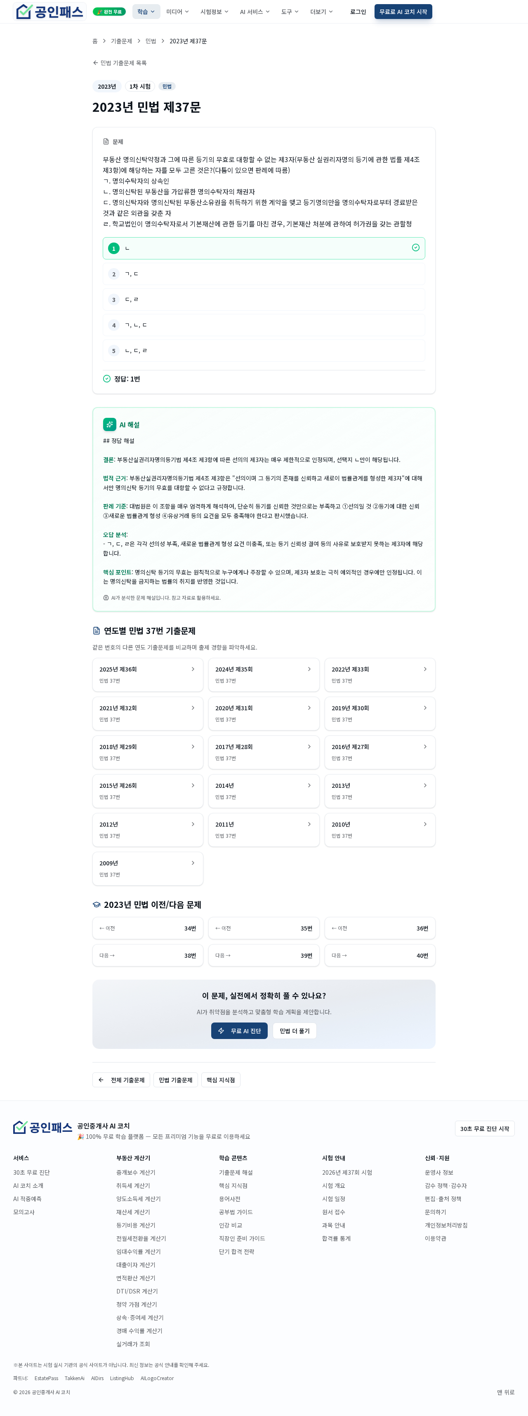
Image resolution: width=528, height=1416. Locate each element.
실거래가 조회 (133, 1344)
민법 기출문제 (176, 1080)
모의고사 (24, 1212)
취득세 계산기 (133, 1185)
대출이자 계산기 (136, 1264)
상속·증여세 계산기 (140, 1317)
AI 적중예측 (27, 1199)
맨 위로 (506, 1392)
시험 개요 (333, 1185)
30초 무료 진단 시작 (484, 1128)
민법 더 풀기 (295, 1031)
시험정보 (211, 11)
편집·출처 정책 (443, 1199)
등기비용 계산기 (136, 1225)
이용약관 (435, 1238)
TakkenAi (75, 1378)
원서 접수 (333, 1212)
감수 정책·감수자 (446, 1185)
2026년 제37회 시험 (347, 1172)
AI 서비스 (251, 11)
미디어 (174, 11)
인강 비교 (230, 1225)
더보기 (318, 11)
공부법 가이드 (236, 1212)
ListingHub (122, 1378)
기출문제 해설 (236, 1172)
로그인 (358, 11)
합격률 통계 (336, 1238)
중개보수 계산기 (136, 1172)
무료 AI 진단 (246, 1031)
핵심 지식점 (221, 1080)
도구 (286, 11)
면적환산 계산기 (136, 1278)
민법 (151, 41)
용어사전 (229, 1199)
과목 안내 (333, 1225)
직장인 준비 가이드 (242, 1238)
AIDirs (97, 1378)
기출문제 (121, 41)
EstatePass (46, 1378)
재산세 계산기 (133, 1212)
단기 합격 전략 (237, 1251)
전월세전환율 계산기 (141, 1238)
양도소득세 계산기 (138, 1199)
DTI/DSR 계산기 (137, 1291)
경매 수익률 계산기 (139, 1330)
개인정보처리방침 (446, 1225)
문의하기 (435, 1212)
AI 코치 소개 (28, 1185)
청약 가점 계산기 (136, 1304)
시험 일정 (333, 1199)
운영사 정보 (439, 1172)
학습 (142, 11)
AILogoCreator (157, 1378)
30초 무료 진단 (31, 1172)
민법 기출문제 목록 (124, 63)
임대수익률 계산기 (138, 1251)
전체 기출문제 (128, 1080)
